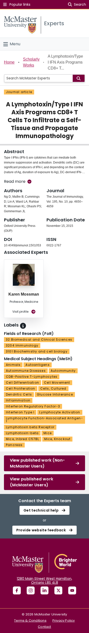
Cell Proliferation (20, 388)
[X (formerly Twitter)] (58, 590)
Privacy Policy (63, 620)
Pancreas (14, 445)
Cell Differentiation (22, 382)
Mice (48, 433)
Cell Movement (57, 382)
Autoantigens (37, 365)
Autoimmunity (63, 371)
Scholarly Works (31, 62)
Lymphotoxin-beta (22, 433)
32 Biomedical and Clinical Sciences (39, 339)
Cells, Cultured (53, 388)
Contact (44, 626)
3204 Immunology (22, 345)
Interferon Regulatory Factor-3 (33, 406)
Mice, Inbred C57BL (22, 439)
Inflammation (18, 400)
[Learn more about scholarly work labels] (23, 326)
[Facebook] (17, 590)
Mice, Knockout (57, 439)
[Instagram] (31, 590)
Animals (13, 365)
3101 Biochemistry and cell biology (36, 351)
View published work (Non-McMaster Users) (37, 463)
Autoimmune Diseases (26, 371)
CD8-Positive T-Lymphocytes (31, 377)
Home (9, 62)
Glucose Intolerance (55, 394)
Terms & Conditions (30, 620)
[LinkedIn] (44, 590)
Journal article (19, 92)
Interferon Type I (20, 412)
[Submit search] (79, 78)
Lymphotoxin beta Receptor (30, 427)
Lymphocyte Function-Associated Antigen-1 (44, 419)
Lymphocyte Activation (59, 412)
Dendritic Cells (19, 394)
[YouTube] (72, 590)
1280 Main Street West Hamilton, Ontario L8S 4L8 (44, 581)
